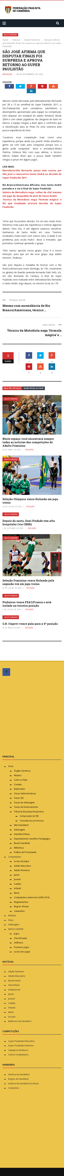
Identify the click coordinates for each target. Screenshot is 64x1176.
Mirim (16, 892)
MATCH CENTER (15, 929)
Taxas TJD (19, 797)
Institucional (14, 989)
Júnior (17, 874)
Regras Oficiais (21, 906)
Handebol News (22, 834)
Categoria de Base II (18, 1050)
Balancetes (19, 788)
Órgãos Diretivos (22, 770)
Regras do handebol (18, 1078)
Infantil (17, 888)
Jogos (16, 933)
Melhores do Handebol (19, 1021)
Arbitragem (19, 829)
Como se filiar (21, 779)
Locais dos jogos (22, 951)
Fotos (11, 920)
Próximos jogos (21, 947)
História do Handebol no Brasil (23, 1083)
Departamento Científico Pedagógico (32, 838)
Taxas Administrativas (25, 793)
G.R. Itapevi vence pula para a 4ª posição (30, 623)
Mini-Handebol (21, 825)
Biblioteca (19, 847)
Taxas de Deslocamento (26, 806)
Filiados (17, 775)
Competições (14, 856)
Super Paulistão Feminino (21, 1045)
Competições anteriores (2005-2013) (31, 897)
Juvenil (17, 879)
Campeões (19, 910)
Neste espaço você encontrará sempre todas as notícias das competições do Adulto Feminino (28, 442)
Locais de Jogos (21, 861)
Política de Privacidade (25, 852)
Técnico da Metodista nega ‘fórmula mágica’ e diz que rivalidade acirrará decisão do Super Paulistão (32, 203)
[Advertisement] (32, 715)
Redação (7, 74)
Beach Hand (14, 980)
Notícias (12, 915)
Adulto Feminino (10, 35)
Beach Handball (22, 843)
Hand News (14, 984)
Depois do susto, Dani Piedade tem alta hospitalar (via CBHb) (28, 522)
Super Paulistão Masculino (21, 1041)
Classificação (20, 938)
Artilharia (18, 942)
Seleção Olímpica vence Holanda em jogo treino (30, 500)
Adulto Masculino (22, 865)
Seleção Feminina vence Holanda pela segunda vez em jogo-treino (28, 582)
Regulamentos (21, 901)
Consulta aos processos (32, 820)
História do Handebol (18, 1074)
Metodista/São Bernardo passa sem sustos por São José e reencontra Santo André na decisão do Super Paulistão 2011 (32, 174)
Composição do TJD (29, 815)
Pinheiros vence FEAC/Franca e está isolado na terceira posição (26, 603)
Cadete (17, 883)
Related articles (12, 388)
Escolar (11, 1016)
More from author (33, 388)
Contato (18, 784)
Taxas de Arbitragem (24, 802)
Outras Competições (18, 1054)
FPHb (10, 766)
